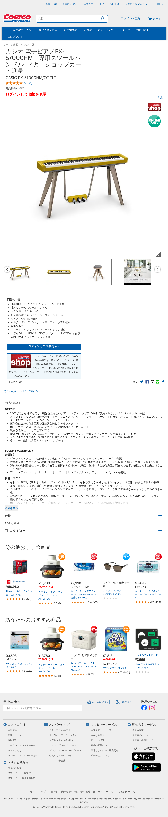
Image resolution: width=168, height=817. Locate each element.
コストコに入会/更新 (60, 730)
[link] (142, 382)
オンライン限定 (107, 30)
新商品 (88, 30)
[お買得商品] (77, 30)
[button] (104, 18)
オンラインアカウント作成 (63, 735)
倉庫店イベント (140, 735)
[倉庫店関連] (149, 30)
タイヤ (126, 30)
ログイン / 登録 (131, 18)
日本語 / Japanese (134, 3)
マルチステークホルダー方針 (23, 755)
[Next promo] (157, 269)
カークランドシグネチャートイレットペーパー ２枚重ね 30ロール (83, 594)
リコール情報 (98, 740)
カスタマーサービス (103, 724)
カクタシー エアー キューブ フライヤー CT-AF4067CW (51, 595)
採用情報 (12, 740)
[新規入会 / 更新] (57, 30)
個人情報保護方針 (84, 791)
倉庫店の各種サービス (143, 740)
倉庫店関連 (142, 30)
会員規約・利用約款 (60, 791)
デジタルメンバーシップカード (65, 750)
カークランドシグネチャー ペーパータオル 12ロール (148, 594)
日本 (158, 4)
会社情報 (12, 730)
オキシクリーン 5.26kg (114, 667)
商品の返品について (101, 745)
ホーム (7, 44)
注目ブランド (15, 36)
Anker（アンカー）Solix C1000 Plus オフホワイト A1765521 (83, 666)
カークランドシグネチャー (21, 745)
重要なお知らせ (99, 735)
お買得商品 (70, 30)
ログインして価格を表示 (44, 346)
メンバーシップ (59, 724)
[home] (17, 18)
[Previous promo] (7, 269)
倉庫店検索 (12, 701)
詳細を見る (11, 508)
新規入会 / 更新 (48, 30)
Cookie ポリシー (128, 791)
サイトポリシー (107, 791)
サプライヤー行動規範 (19, 773)
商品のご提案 (15, 767)
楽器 (15, 44)
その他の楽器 (27, 44)
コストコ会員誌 (57, 760)
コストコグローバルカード (63, 745)
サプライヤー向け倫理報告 (21, 778)
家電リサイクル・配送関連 (104, 750)
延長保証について (100, 755)
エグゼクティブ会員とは (61, 740)
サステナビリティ (17, 750)
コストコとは (16, 724)
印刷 (160, 97)
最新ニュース (15, 735)
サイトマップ (38, 791)
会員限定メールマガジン (61, 755)
